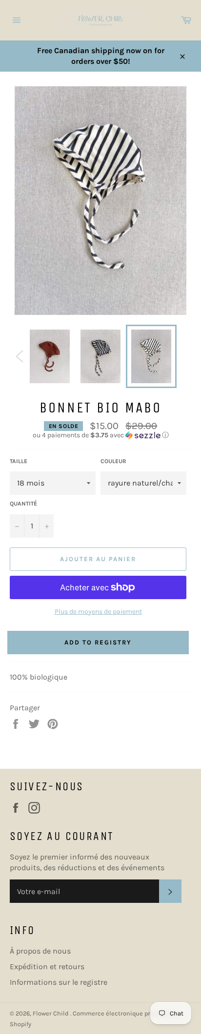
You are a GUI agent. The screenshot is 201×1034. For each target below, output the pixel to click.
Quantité (23, 503)
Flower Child (51, 1013)
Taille (18, 461)
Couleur (113, 461)
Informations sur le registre (58, 982)
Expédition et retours (47, 966)
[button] (100, 435)
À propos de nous (40, 951)
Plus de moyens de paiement (98, 611)
